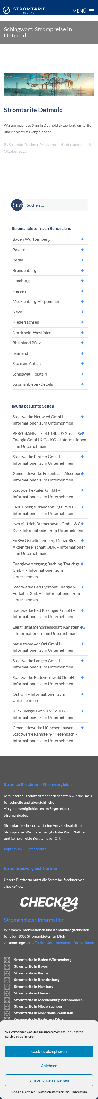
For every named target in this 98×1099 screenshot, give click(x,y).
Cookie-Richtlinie (23, 1092)
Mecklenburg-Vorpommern (37, 301)
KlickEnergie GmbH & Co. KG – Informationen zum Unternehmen (43, 714)
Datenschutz (36, 848)
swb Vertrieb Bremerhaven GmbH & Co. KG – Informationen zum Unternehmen (48, 527)
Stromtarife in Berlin (31, 973)
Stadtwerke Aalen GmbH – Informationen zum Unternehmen (43, 493)
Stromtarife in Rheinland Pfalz (39, 1019)
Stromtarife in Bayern (31, 966)
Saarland (20, 353)
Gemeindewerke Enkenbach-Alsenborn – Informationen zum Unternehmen (49, 476)
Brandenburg (24, 270)
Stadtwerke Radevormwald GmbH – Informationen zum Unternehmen (45, 680)
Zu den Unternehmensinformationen (64, 942)
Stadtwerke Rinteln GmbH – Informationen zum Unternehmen (43, 459)
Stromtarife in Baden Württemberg (42, 959)
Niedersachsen (72, 144)
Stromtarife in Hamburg (33, 986)
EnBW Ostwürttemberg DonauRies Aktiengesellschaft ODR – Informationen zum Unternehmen (49, 547)
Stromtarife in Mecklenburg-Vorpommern (48, 1000)
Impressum (79, 1092)
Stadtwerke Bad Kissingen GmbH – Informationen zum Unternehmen (44, 613)
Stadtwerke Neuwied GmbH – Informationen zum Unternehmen (43, 420)
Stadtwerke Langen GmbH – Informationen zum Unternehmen (43, 663)
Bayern (19, 249)
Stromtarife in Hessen (32, 993)
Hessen (19, 290)
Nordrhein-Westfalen (32, 332)
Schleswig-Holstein (30, 373)
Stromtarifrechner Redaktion (32, 144)
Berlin (18, 259)
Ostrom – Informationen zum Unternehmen (39, 697)
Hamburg (21, 280)
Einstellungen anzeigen (49, 1080)
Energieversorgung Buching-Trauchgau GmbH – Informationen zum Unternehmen (47, 570)
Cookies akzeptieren (49, 1051)
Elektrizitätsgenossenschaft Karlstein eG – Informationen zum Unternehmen (49, 630)
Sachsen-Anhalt (27, 363)
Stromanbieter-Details (33, 384)
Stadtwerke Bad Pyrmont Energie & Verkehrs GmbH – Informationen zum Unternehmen (46, 593)
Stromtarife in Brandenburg (36, 979)
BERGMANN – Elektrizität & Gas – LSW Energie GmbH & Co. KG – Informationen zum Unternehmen (49, 440)
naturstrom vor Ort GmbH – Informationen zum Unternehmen (43, 647)
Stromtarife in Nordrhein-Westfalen (43, 1013)
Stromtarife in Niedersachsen (38, 1006)
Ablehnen (49, 1065)
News (18, 311)
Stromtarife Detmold (33, 110)
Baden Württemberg (31, 239)
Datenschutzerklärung (53, 1092)
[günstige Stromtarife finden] (24, 10)
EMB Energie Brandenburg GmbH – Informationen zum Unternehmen (44, 510)
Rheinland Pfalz (27, 342)
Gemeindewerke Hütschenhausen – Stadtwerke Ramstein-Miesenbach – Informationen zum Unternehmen (45, 734)
